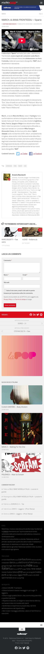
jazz (11, 569)
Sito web (6, 282)
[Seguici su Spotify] (41, 314)
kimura (15, 569)
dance (12, 562)
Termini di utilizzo (20, 299)
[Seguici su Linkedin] (34, 314)
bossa (16, 560)
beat (8, 560)
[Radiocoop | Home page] (12, 2)
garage (4, 566)
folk (31, 562)
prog (30, 572)
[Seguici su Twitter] (37, 314)
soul (37, 575)
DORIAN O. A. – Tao (17, 504)
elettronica (23, 562)
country (38, 560)
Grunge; (9, 566)
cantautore (9, 166)
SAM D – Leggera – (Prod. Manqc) (23, 509)
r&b (7, 575)
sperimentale (7, 578)
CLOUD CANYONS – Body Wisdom (14, 407)
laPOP (19, 569)
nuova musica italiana (10, 572)
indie (15, 166)
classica (33, 560)
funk (35, 562)
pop (20, 571)
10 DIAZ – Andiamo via (29, 240)
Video (4, 14)
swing (19, 578)
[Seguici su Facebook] (31, 314)
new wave (36, 568)
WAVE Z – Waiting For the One (13, 447)
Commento (8, 260)
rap (10, 575)
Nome (6, 275)
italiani (20, 166)
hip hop (23, 566)
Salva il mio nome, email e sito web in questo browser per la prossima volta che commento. (19, 292)
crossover (5, 562)
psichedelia (36, 572)
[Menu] (41, 2)
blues (12, 559)
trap (22, 578)
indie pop (35, 566)
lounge (24, 569)
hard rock (16, 566)
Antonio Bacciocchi (9, 24)
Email (25, 275)
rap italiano (14, 575)
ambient (4, 560)
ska (34, 575)
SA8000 (5, 531)
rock (25, 166)
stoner (14, 578)
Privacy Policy (8, 299)
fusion (39, 563)
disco (16, 563)
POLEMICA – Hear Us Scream (13, 474)
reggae (20, 575)
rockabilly (30, 575)
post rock (26, 572)
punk (4, 575)
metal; (28, 569)
